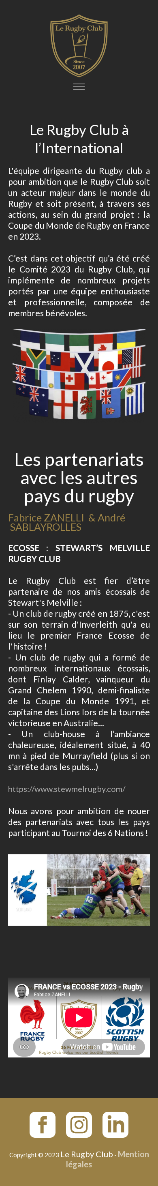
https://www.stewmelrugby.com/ (66, 789)
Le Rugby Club (86, 1154)
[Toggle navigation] (79, 87)
